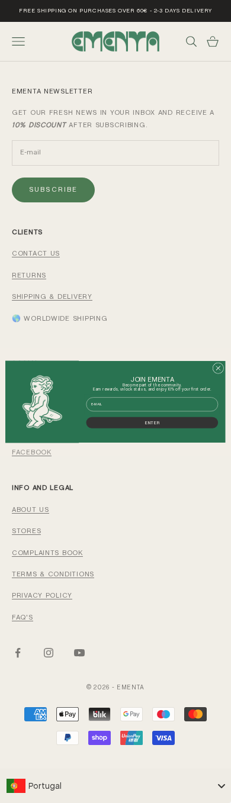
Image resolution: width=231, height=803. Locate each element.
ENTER (152, 422)
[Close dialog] (218, 368)
